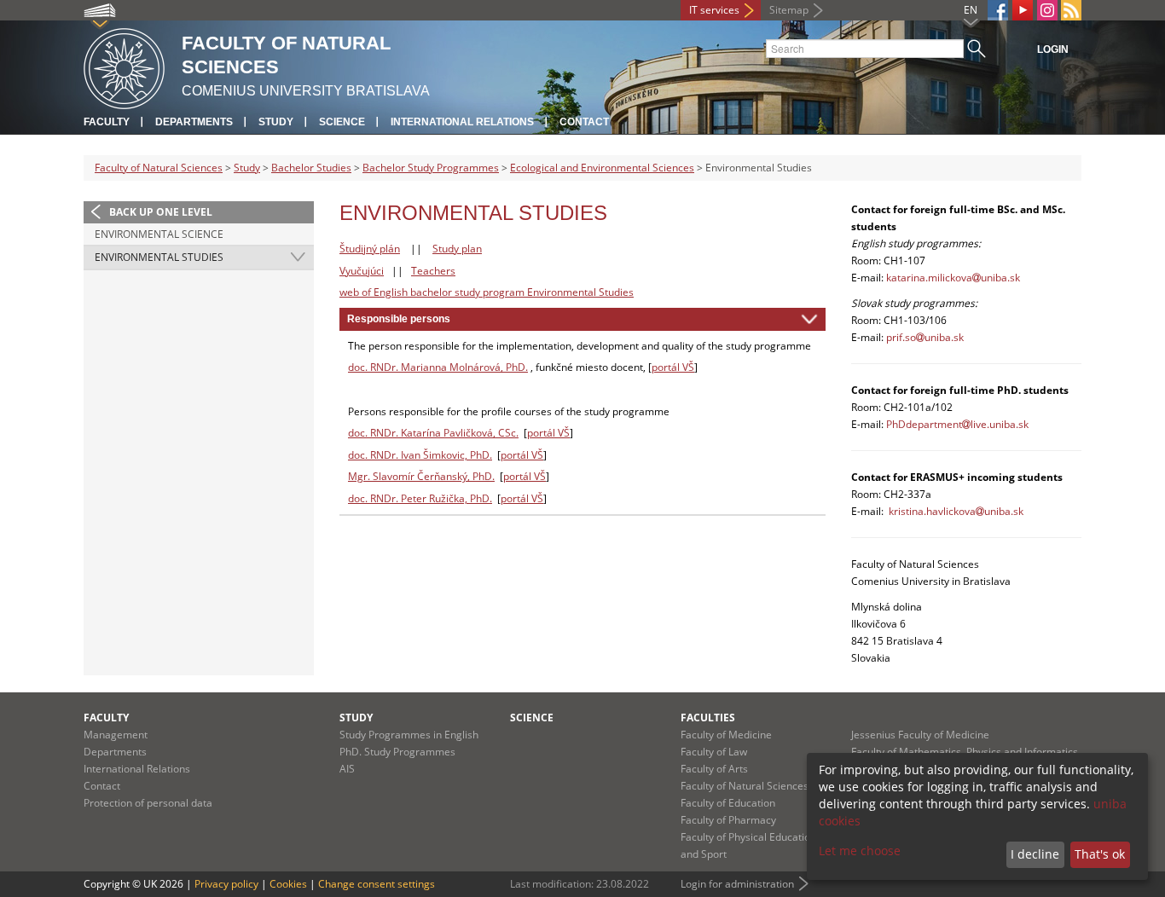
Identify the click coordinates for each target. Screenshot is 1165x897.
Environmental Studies (159, 257)
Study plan (457, 248)
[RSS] (1071, 10)
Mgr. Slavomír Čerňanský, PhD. (421, 476)
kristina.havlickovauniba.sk (956, 511)
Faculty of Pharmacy (728, 820)
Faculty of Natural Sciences (159, 167)
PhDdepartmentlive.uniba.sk (957, 424)
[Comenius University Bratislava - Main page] (124, 66)
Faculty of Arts (714, 768)
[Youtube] (1022, 10)
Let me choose (860, 850)
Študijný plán (369, 248)
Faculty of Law (714, 751)
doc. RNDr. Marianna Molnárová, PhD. (438, 367)
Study (275, 122)
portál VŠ (673, 367)
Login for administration (737, 884)
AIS (347, 768)
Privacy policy (226, 884)
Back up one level (160, 212)
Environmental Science (159, 234)
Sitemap (789, 10)
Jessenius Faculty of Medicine (920, 734)
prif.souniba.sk (925, 337)
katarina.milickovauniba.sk (953, 277)
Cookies (288, 884)
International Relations (462, 122)
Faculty (107, 122)
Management (116, 734)
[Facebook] (998, 10)
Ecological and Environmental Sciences (602, 167)
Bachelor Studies (311, 167)
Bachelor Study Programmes (430, 167)
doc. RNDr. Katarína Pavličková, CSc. (433, 432)
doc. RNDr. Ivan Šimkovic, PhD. (420, 455)
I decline (1035, 854)
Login (1053, 49)
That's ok (1100, 854)
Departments (194, 122)
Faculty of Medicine (726, 734)
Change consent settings (376, 884)
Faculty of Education (728, 803)
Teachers (433, 270)
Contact (584, 122)
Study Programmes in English (408, 734)
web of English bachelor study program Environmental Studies (486, 292)
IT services (714, 10)
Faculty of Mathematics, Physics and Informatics (964, 751)
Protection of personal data (148, 803)
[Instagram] (1047, 10)
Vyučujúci (361, 270)
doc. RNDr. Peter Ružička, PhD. (420, 498)
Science (342, 122)
